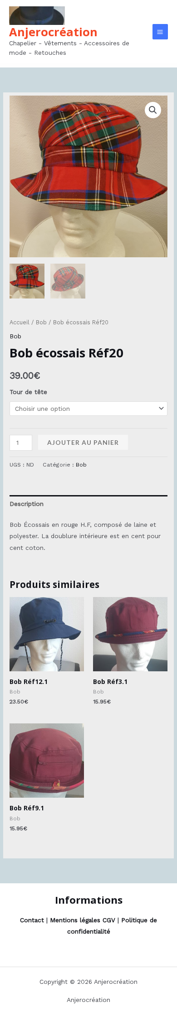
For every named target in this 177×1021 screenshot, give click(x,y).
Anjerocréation (53, 31)
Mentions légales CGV (82, 920)
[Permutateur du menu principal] (160, 31)
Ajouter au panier (83, 442)
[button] (153, 110)
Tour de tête (28, 391)
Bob (41, 322)
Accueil (20, 322)
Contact (32, 920)
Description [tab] (27, 503)
